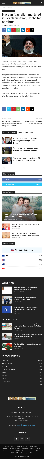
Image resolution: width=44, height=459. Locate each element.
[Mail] (22, 439)
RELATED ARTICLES (9, 133)
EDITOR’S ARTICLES (31, 446)
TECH (31, 453)
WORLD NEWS (11, 11)
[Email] (32, 30)
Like (39, 180)
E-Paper (13, 446)
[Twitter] (9, 30)
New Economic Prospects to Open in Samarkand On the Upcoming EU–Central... (26, 309)
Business (24, 451)
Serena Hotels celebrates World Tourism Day (33, 123)
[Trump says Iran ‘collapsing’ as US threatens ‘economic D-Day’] (7, 160)
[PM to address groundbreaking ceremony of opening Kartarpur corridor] (7, 336)
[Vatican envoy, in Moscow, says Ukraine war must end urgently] (7, 150)
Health (38, 448)
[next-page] (6, 168)
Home (4, 8)
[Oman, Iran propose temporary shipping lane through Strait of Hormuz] (7, 140)
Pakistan (5, 451)
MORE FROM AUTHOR (26, 133)
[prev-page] (3, 168)
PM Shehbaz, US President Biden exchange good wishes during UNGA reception (12, 124)
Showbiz (31, 451)
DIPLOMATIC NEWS (14, 448)
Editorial (4, 448)
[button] (3, 3)
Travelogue (24, 453)
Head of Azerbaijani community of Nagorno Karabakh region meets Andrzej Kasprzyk (27, 326)
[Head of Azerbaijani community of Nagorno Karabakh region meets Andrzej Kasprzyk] (7, 326)
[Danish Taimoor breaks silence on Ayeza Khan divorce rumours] (22, 208)
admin (5, 25)
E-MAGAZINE (20, 446)
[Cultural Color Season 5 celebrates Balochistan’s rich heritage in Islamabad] (6, 235)
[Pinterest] (13, 30)
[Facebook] (4, 30)
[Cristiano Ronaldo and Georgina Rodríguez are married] (6, 227)
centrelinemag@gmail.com (26, 425)
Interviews (25, 448)
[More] (37, 30)
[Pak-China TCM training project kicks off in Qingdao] (7, 346)
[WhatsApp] (18, 30)
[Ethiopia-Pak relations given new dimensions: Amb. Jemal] (7, 300)
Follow (38, 184)
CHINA (37, 451)
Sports (12, 451)
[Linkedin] (23, 30)
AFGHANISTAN (15, 453)
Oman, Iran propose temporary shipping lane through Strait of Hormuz (25, 140)
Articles (32, 448)
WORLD (9, 8)
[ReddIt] (28, 30)
